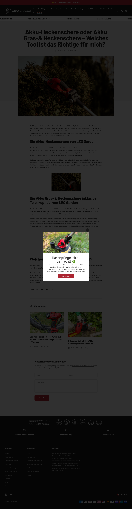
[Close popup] (87, 230)
